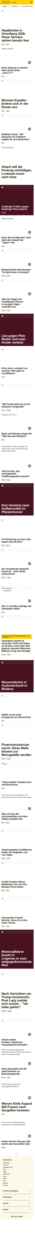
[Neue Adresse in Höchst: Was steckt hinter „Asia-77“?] (16, 56)
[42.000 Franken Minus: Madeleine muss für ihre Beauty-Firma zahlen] (16, 870)
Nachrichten (7, 1160)
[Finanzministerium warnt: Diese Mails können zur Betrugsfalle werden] (16, 733)
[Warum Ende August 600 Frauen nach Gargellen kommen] (16, 1091)
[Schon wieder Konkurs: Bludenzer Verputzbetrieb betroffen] (16, 1028)
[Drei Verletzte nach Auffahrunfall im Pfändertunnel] (16, 493)
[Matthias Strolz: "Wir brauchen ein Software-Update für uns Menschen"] (16, 123)
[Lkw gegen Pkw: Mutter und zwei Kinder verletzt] (16, 324)
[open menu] (31, 2)
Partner (5, 1209)
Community (7, 1197)
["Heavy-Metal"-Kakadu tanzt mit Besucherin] (16, 770)
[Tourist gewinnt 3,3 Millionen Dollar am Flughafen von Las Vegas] (16, 838)
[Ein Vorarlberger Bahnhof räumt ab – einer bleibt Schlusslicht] (16, 557)
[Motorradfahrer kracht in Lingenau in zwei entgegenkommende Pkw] (16, 940)
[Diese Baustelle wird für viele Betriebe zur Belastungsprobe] (16, 1057)
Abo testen (5, 2)
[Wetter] (10, 6)
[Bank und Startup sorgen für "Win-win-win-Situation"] (16, 422)
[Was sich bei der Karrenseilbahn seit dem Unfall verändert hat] (16, 802)
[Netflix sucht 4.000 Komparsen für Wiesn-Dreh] (16, 703)
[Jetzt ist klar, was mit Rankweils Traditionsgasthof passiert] (16, 456)
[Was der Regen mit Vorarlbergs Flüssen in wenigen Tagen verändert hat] (16, 287)
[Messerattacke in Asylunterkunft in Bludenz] (16, 670)
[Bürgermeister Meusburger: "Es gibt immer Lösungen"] (16, 258)
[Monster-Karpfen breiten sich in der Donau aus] (16, 88)
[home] (17, 2)
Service (5, 1203)
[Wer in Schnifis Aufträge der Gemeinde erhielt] (16, 594)
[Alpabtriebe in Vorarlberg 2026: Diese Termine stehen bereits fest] (16, 18)
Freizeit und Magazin (10, 1191)
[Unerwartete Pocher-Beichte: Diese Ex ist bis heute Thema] (16, 906)
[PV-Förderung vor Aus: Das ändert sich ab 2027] (16, 528)
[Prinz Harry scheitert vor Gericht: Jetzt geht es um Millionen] (16, 357)
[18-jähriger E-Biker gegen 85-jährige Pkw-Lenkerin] (16, 195)
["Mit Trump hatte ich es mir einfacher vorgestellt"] (16, 392)
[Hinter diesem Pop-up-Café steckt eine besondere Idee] (16, 1130)
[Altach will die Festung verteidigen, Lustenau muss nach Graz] (16, 155)
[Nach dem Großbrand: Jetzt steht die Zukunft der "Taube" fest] (16, 226)
